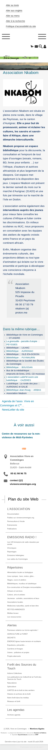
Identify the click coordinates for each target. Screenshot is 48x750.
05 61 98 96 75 (18, 473)
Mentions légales (37, 729)
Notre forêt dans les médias (18, 698)
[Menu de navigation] (6, 37)
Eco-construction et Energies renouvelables (24, 587)
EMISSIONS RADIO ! (21, 537)
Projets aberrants (14, 656)
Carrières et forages (15, 649)
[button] (32, 47)
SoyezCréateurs (22, 734)
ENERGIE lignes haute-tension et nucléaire (24, 641)
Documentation (13, 514)
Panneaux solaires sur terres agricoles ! (22, 630)
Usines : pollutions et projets (18, 652)
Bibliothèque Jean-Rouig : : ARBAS (23, 390)
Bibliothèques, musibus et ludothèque (21, 584)
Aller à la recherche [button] (15, 21)
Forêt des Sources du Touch (21, 666)
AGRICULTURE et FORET (17, 634)
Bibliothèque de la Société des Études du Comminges (25, 362)
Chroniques (11, 548)
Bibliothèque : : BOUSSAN (19, 367)
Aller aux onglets (14, 10)
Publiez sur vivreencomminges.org (20, 518)
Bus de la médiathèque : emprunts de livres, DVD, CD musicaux (25, 372)
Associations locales (15, 602)
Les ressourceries (14, 617)
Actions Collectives (14, 673)
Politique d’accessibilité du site (21, 26)
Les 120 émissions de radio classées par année (23, 543)
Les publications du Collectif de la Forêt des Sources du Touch (24, 678)
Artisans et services (14, 591)
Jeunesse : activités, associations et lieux (23, 598)
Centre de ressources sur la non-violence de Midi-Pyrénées (21, 435)
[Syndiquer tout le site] (24, 448)
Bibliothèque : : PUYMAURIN (20, 357)
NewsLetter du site (13, 409)
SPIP (36, 734)
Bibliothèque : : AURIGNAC (19, 351)
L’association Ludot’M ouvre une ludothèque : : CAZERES (22, 378)
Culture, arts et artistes (16, 595)
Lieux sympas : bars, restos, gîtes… (21, 576)
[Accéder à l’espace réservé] (45, 47)
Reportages (11, 552)
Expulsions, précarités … (17, 645)
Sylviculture (11, 687)
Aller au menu (13, 16)
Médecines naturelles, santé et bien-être (23, 606)
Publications (12, 529)
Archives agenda (13, 715)
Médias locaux (12, 613)
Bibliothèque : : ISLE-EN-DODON (22, 354)
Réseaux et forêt (13, 701)
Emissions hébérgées (15, 555)
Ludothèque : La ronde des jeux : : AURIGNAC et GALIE (23, 385)
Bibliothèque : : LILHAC (17, 347)
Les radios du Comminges (17, 559)
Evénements (12, 525)
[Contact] (36, 47)
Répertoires (15, 567)
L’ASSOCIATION (18, 509)
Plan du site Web (23, 499)
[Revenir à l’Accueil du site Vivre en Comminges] (24, 57)
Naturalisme (12, 683)
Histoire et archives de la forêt (19, 694)
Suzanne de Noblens (40, 732)
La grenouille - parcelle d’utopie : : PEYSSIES (23, 343)
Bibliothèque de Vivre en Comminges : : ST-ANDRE (24, 336)
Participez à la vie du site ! (31, 747)
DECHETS (11, 638)
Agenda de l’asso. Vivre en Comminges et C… (17, 403)
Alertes (12, 625)
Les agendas (15, 709)
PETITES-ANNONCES (16, 609)
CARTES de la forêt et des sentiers (20, 690)
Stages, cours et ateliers (16, 580)
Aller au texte (12, 5)
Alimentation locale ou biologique (20, 572)
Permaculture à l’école (16, 521)
